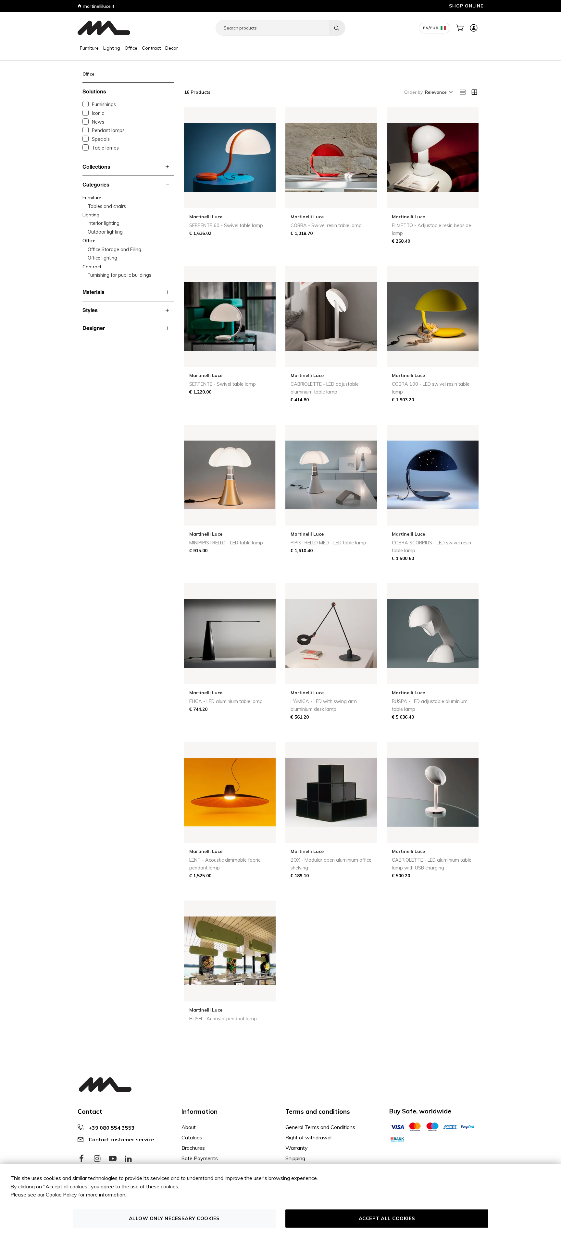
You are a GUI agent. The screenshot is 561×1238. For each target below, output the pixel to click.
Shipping (295, 1158)
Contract (151, 48)
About (188, 1127)
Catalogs (191, 1137)
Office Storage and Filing (114, 249)
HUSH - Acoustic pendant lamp (223, 1019)
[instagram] (97, 1159)
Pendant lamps (108, 130)
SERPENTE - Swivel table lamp (222, 384)
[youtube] (113, 1159)
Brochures (193, 1147)
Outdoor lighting (105, 232)
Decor (171, 48)
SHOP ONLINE (466, 5)
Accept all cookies (387, 1218)
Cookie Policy (61, 1194)
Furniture (89, 48)
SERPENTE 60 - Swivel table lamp (226, 225)
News (98, 122)
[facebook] (81, 1159)
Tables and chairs (107, 206)
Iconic (98, 113)
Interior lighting (103, 223)
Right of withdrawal (308, 1137)
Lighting (111, 48)
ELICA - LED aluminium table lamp (226, 701)
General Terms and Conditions (320, 1127)
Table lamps (105, 148)
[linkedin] (128, 1159)
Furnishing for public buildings (119, 275)
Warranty (296, 1147)
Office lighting (102, 258)
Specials (101, 139)
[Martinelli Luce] (104, 28)
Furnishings (104, 104)
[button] (438, 92)
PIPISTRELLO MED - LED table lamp (328, 543)
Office (131, 48)
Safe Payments (199, 1158)
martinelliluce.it (97, 6)
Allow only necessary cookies (174, 1218)
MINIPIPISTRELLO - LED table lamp (226, 543)
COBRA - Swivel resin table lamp (326, 225)
